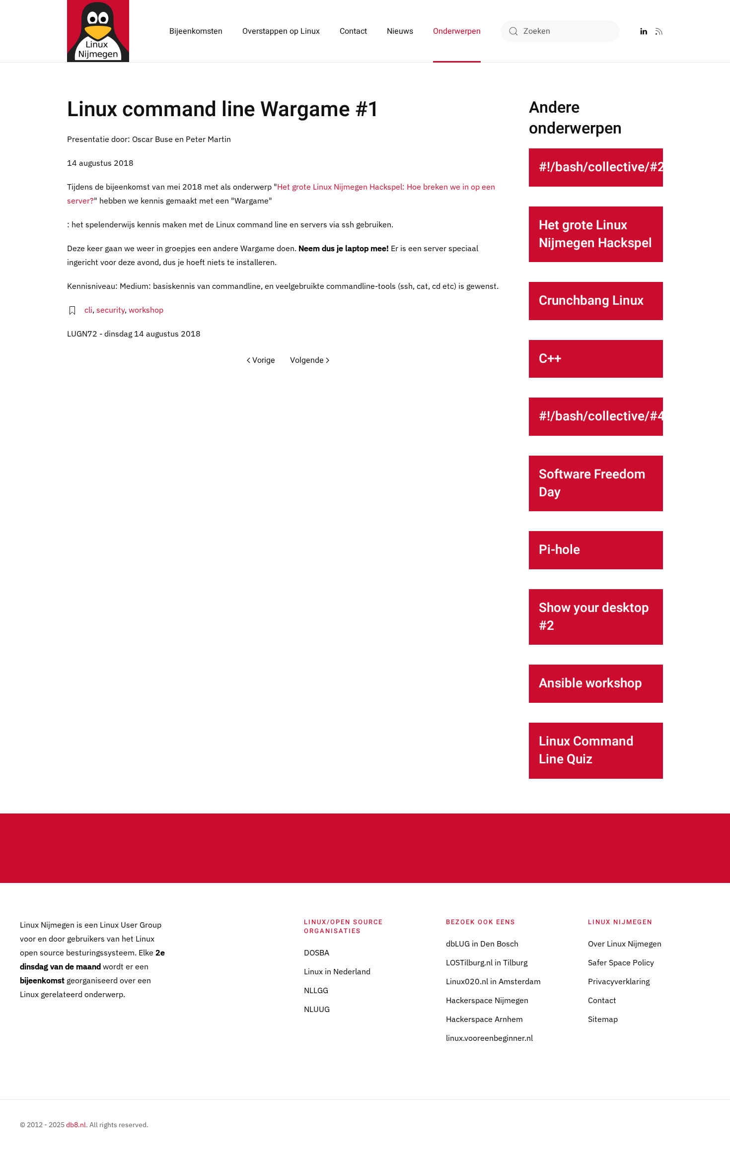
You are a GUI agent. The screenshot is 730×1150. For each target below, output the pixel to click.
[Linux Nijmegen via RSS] (659, 31)
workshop (146, 310)
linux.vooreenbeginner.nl (489, 1038)
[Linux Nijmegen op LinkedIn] (644, 31)
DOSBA (316, 952)
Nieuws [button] (400, 31)
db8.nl (76, 1124)
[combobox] (560, 31)
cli (88, 310)
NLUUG (317, 1009)
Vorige (263, 360)
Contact (353, 31)
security (110, 310)
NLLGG (316, 990)
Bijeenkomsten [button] (195, 31)
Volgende (307, 360)
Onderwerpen (457, 31)
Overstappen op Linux (281, 31)
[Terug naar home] (98, 31)
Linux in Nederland (337, 971)
